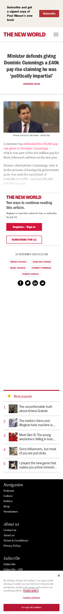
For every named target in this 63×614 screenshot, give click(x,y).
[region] (31, 592)
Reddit (42, 283)
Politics (8, 501)
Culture (8, 496)
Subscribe (49, 13)
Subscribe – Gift (13, 569)
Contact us (10, 530)
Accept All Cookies (31, 607)
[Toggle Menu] (55, 34)
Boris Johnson (18, 268)
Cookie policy (31, 590)
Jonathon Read (31, 83)
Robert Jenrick (30, 274)
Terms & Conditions (16, 540)
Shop (7, 506)
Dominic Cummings (41, 268)
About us (9, 535)
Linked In (35, 283)
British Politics (18, 262)
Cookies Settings (31, 597)
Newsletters (11, 511)
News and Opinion (42, 262)
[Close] (59, 575)
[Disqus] (31, 334)
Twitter (28, 283)
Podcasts (9, 490)
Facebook (20, 283)
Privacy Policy (12, 545)
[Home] (25, 34)
